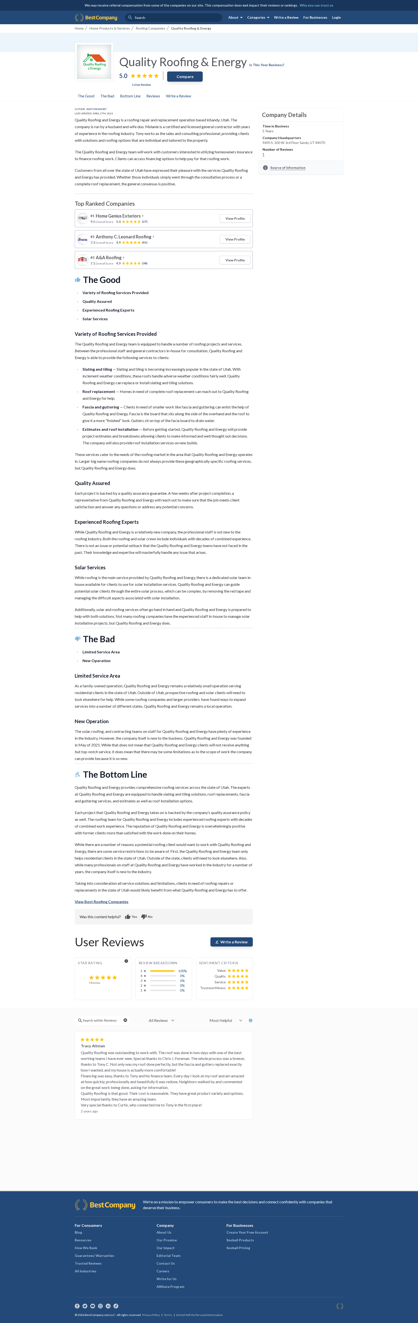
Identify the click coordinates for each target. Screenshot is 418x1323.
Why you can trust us (316, 5)
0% (182, 976)
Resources (83, 1240)
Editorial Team (168, 1255)
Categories (259, 17)
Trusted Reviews (88, 1263)
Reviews (153, 96)
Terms (168, 1315)
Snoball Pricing (238, 1248)
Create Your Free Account (247, 1232)
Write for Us (167, 1279)
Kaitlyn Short (97, 109)
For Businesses (315, 17)
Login (336, 17)
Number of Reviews (277, 149)
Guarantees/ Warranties (94, 1255)
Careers (163, 1271)
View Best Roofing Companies (101, 901)
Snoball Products (240, 1240)
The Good (86, 96)
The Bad (107, 96)
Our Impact (166, 1248)
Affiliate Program (170, 1286)
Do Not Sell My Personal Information (199, 1315)
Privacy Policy (151, 1315)
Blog (78, 1232)
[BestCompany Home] (96, 17)
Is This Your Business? (266, 65)
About (236, 17)
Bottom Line (130, 96)
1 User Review (141, 84)
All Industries (85, 1271)
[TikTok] (115, 1306)
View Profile (235, 218)
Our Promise (167, 1240)
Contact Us (166, 1263)
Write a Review (286, 17)
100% (182, 971)
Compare (185, 76)
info (126, 961)
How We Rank (86, 1248)
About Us (164, 1232)
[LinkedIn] (108, 1306)
